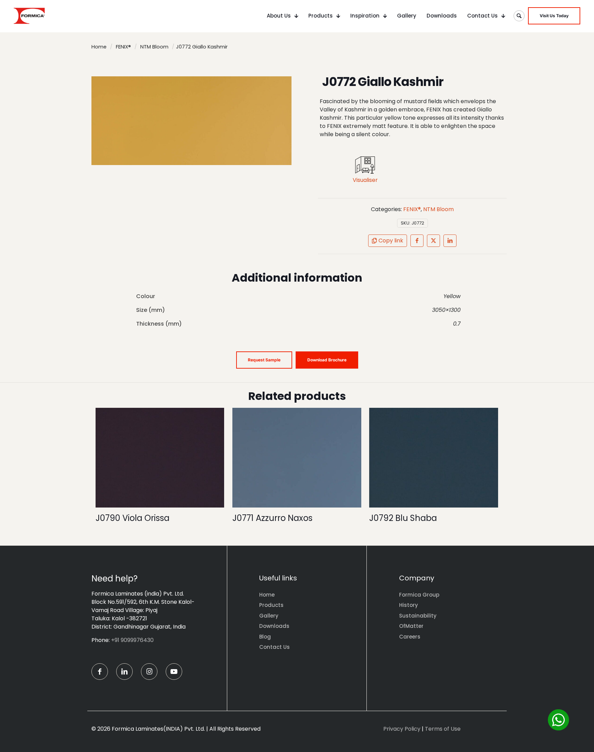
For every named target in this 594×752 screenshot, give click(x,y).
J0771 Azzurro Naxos (272, 518)
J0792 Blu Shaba (403, 518)
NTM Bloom (154, 46)
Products (271, 605)
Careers (409, 636)
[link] (365, 165)
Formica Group (419, 594)
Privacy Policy (401, 729)
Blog (265, 636)
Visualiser (365, 180)
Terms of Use (443, 729)
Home (99, 46)
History (408, 605)
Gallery (268, 615)
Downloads (274, 626)
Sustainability (418, 615)
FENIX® (123, 46)
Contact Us (274, 647)
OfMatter (411, 626)
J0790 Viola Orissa (132, 518)
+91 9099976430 (132, 640)
